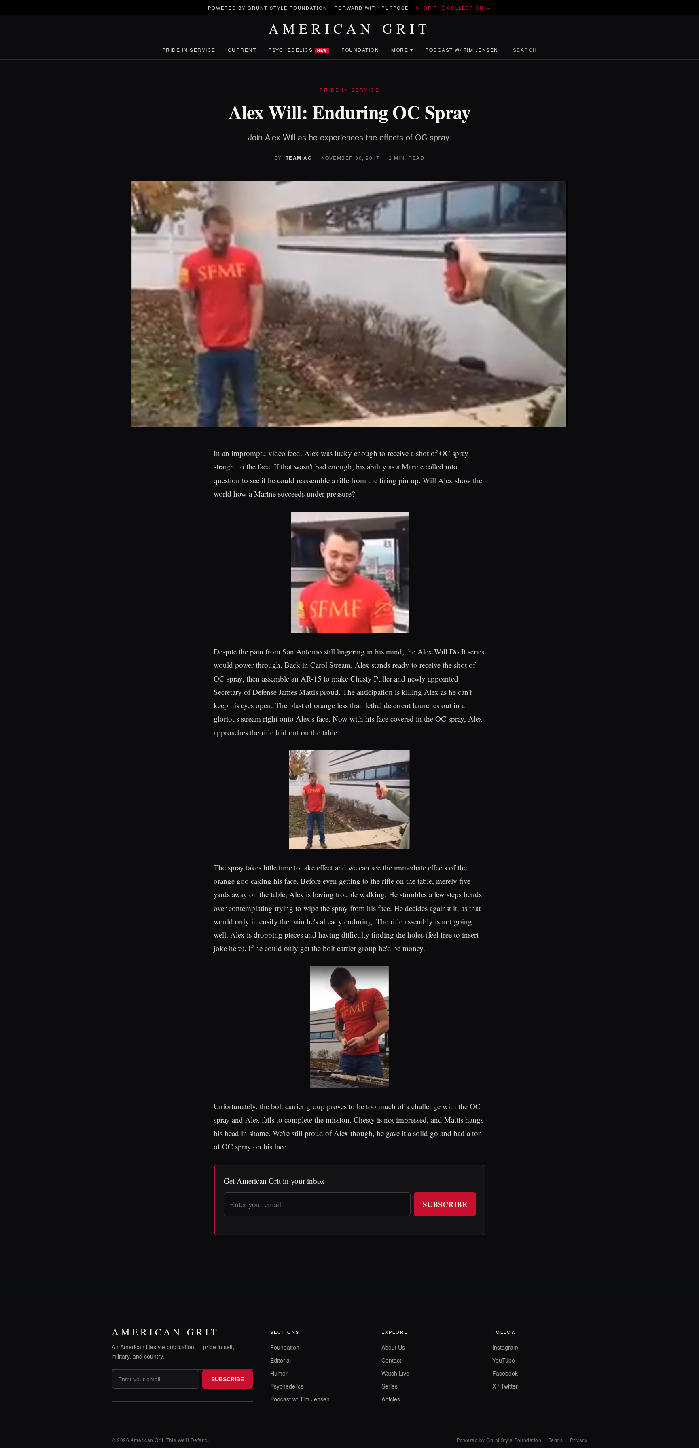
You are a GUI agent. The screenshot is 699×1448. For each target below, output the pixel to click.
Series (389, 1386)
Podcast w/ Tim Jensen (461, 49)
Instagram (505, 1347)
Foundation (360, 49)
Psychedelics (297, 49)
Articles (390, 1399)
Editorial (280, 1360)
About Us (393, 1347)
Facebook (505, 1373)
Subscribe (445, 1204)
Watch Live (395, 1373)
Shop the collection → (453, 7)
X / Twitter (505, 1386)
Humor (279, 1373)
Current (242, 49)
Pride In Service (189, 49)
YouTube (503, 1360)
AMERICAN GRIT (350, 28)
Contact (391, 1360)
